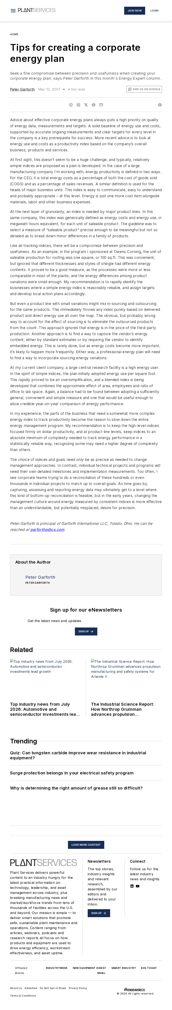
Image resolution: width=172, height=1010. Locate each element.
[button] (13, 11)
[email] (101, 105)
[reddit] (93, 105)
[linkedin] (78, 105)
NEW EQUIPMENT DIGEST (89, 968)
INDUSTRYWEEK (57, 968)
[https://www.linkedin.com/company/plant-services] (132, 886)
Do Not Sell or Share (53, 988)
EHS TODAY (149, 968)
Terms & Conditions (23, 995)
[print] (160, 105)
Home (14, 34)
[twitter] (86, 105)
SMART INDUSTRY (123, 968)
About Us (16, 988)
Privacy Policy (78, 988)
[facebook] (71, 105)
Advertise (31, 988)
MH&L (101, 973)
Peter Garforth (22, 89)
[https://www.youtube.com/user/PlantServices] (138, 886)
